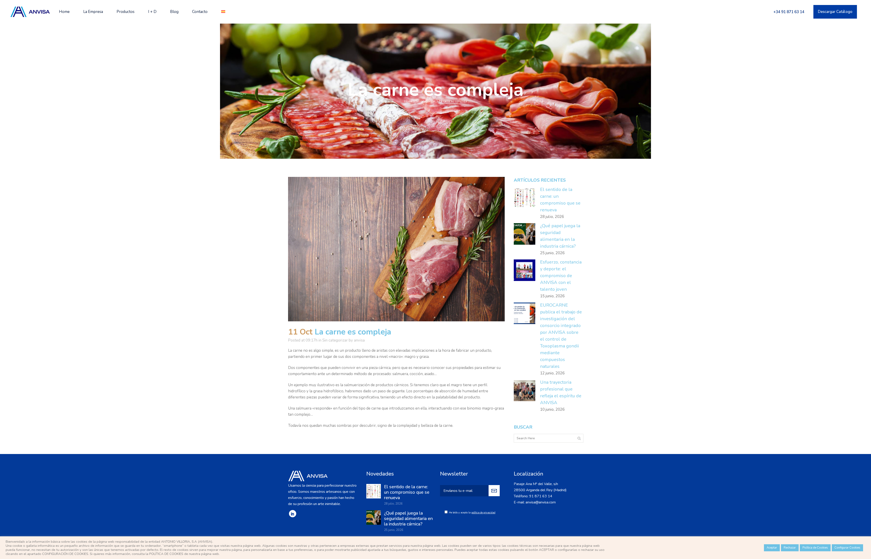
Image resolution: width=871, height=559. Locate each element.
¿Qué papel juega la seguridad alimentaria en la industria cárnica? (408, 518)
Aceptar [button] (772, 548)
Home (408, 101)
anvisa (359, 340)
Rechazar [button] (790, 548)
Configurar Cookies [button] (847, 548)
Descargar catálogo (835, 11)
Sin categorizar (425, 101)
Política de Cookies (815, 548)
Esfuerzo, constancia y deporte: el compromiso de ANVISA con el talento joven (561, 275)
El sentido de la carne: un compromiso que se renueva (406, 492)
